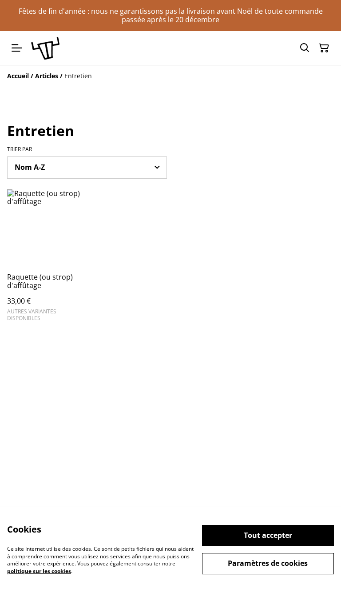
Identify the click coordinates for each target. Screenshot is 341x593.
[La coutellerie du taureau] (45, 48)
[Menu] (17, 48)
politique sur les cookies (39, 571)
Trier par (19, 149)
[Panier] (324, 48)
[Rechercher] (304, 48)
